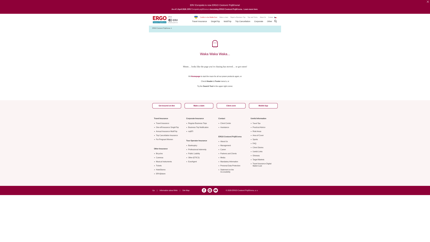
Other (269, 21)
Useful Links (257, 151)
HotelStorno (161, 170)
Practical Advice (259, 127)
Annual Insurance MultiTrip (166, 131)
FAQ (254, 143)
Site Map (185, 190)
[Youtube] (215, 190)
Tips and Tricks (253, 17)
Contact (270, 17)
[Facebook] (204, 190)
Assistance (224, 127)
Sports (255, 139)
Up (153, 190)
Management (225, 145)
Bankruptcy (192, 145)
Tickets (159, 166)
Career (223, 149)
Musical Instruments (164, 162)
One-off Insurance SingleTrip (167, 127)
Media (222, 158)
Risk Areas (257, 131)
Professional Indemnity (197, 149)
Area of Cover (258, 135)
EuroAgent (192, 162)
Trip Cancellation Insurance (167, 135)
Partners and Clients (228, 153)
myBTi (190, 131)
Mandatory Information (229, 162)
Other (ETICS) (194, 158)
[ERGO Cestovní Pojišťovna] (165, 19)
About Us (263, 17)
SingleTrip (215, 21)
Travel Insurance (199, 21)
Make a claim (223, 17)
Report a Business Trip (237, 17)
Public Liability (194, 153)
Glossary (256, 156)
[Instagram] (210, 190)
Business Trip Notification (198, 127)
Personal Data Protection (230, 166)
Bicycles (159, 153)
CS (275, 17)
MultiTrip (227, 21)
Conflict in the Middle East (208, 17)
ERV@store (161, 174)
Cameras (159, 158)
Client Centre (225, 123)
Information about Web (168, 190)
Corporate (258, 21)
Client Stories (258, 147)
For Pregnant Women (164, 139)
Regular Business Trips (197, 123)
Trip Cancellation (242, 21)
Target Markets (258, 160)
